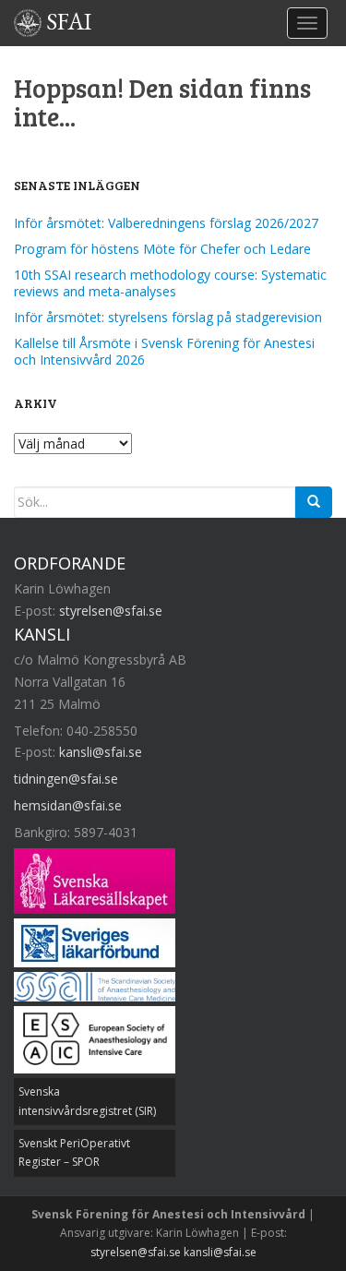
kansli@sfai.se (100, 752)
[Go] (313, 502)
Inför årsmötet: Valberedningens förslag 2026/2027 (166, 223)
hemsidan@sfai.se (68, 805)
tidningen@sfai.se (66, 778)
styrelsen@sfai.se (110, 610)
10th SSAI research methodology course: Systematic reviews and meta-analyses (170, 283)
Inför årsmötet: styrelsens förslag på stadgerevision (168, 317)
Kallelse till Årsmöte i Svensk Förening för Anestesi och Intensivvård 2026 (164, 351)
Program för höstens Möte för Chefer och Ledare (162, 249)
